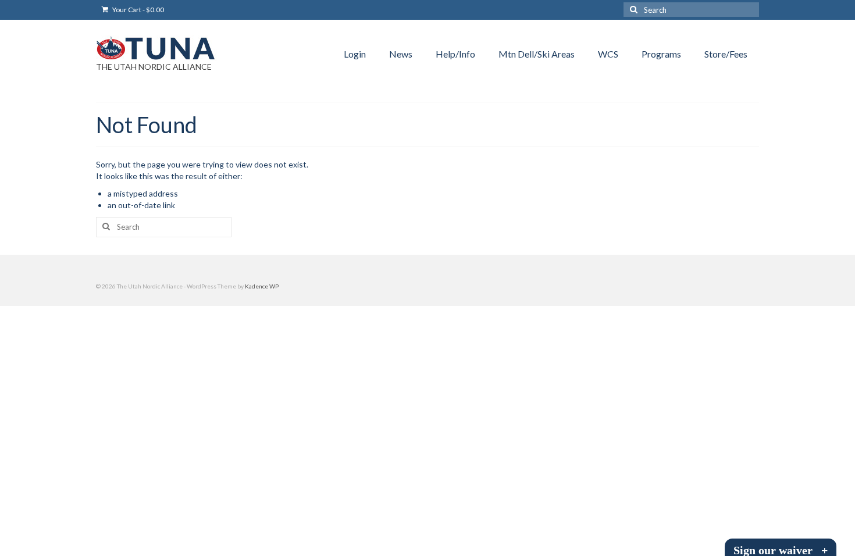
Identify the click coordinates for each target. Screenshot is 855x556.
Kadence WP (262, 286)
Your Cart (137, 9)
